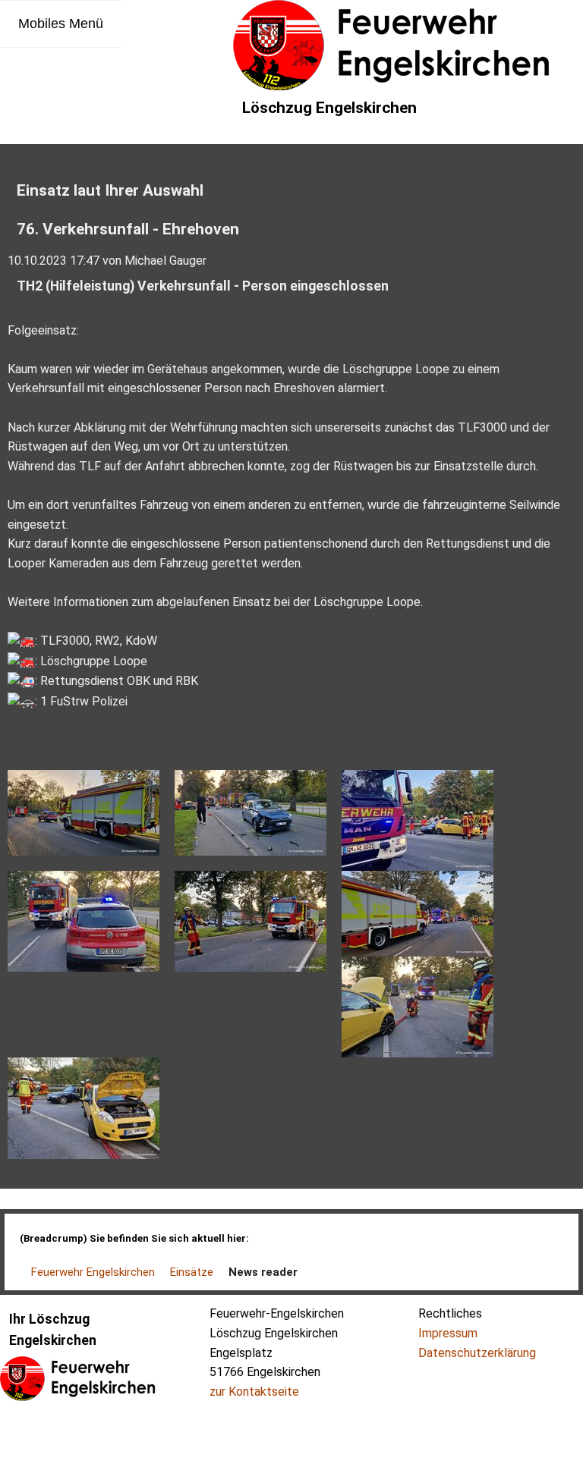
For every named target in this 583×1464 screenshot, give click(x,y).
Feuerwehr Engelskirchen (93, 1272)
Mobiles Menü (60, 23)
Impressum (447, 1333)
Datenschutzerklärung (477, 1353)
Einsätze (191, 1272)
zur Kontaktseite (254, 1391)
